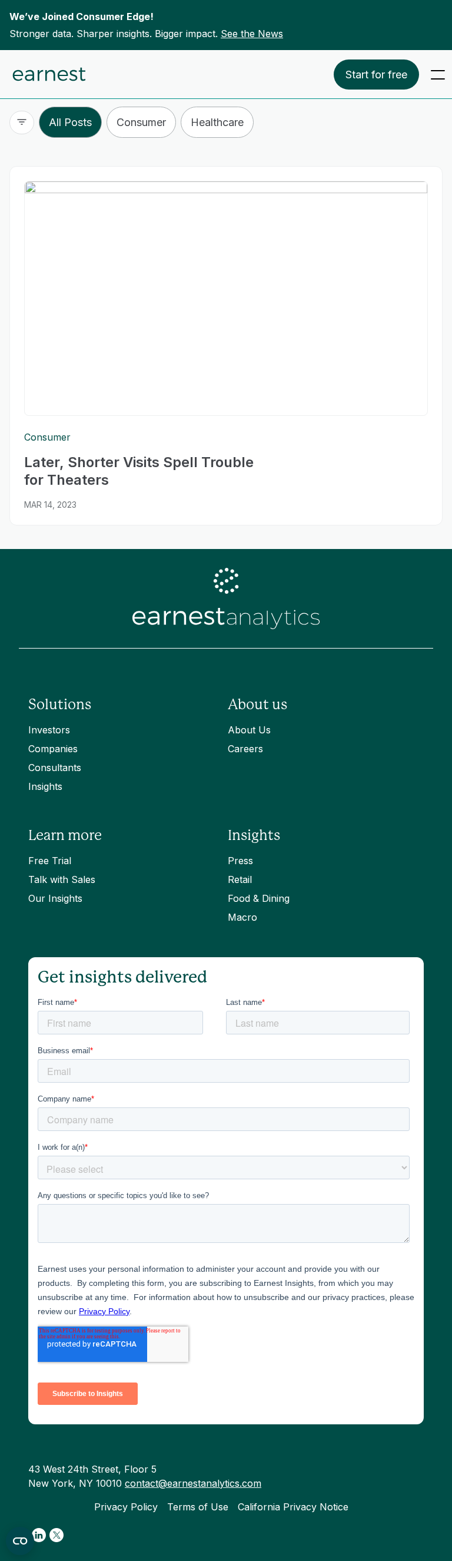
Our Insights (55, 898)
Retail (240, 879)
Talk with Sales (61, 879)
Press (240, 861)
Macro (242, 917)
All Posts (70, 122)
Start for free (376, 74)
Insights (45, 786)
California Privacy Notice (293, 1507)
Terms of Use (197, 1507)
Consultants (54, 767)
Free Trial (49, 861)
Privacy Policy (126, 1507)
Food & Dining (259, 898)
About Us (249, 730)
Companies (53, 749)
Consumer (141, 122)
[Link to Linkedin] (39, 1535)
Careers (245, 749)
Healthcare (217, 122)
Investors (49, 730)
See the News (252, 33)
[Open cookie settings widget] (20, 1541)
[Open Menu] (438, 75)
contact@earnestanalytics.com (193, 1483)
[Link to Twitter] (56, 1535)
